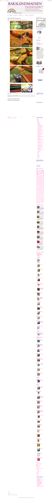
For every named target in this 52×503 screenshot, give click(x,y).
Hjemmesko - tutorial (41, 420)
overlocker (39, 184)
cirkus (40, 190)
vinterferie (37, 188)
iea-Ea (10, 96)
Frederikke (37, 171)
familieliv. (37, 182)
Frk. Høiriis (38, 377)
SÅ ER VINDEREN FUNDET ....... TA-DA (40, 145)
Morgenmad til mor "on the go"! (41, 359)
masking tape (40, 196)
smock (38, 199)
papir (38, 179)
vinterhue (40, 202)
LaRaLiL (38, 273)
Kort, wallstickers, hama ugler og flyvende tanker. (40, 136)
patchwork (42, 184)
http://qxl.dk (38, 485)
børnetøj (37, 172)
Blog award (42, 188)
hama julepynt (42, 182)
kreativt (39, 183)
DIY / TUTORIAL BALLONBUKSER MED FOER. (41, 241)
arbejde (41, 175)
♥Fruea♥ (38, 467)
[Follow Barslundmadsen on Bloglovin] (39, 38)
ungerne (42, 170)
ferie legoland (41, 192)
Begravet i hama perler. (39, 141)
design (43, 191)
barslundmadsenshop (39, 457)
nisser (42, 197)
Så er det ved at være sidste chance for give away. (40, 126)
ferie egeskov (39, 192)
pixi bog (37, 185)
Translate (41, 44)
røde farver (43, 198)
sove (43, 199)
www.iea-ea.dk (11, 15)
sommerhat (37, 186)
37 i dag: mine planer (39, 257)
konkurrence (42, 195)
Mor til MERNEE (38, 353)
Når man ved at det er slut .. (42, 211)
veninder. (37, 202)
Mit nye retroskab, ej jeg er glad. (41, 231)
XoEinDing (38, 470)
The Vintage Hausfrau (39, 463)
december (39, 122)
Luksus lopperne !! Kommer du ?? (40, 143)
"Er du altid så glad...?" (41, 449)
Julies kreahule (38, 292)
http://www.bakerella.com (39, 482)
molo (42, 196)
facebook (43, 181)
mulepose (37, 197)
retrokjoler (43, 185)
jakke (36, 178)
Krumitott (38, 443)
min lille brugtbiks (40, 178)
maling (43, 183)
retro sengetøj (42, 172)
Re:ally (37, 462)
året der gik (38, 203)
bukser (40, 171)
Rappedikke (38, 405)
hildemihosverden (39, 424)
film (43, 192)
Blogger (33, 497)
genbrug (37, 193)
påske (39, 198)
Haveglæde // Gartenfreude (41, 380)
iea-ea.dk (37, 173)
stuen (39, 186)
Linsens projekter (39, 339)
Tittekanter (41, 180)
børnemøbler (37, 190)
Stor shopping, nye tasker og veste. (40, 129)
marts (38, 155)
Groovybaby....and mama (39, 311)
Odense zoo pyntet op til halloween (39, 132)
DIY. (23, 15)
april (38, 154)
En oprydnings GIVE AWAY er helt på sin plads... (42, 216)
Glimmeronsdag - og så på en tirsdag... (41, 387)
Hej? (40, 391)
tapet (40, 176)
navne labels (41, 197)
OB (43, 188)
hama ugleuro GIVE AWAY (40, 144)
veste (38, 202)
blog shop (39, 177)
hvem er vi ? (40, 194)
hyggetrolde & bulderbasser (39, 337)
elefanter (41, 173)
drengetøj (43, 175)
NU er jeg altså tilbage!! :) (39, 337)
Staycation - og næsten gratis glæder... (41, 345)
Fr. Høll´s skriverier (39, 464)
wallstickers (42, 176)
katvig (38, 195)
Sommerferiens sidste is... (41, 269)
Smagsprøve (41, 316)
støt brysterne (41, 200)
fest (42, 192)
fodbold (40, 182)
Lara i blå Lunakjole (41, 274)
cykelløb (39, 191)
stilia (38, 200)
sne (40, 199)
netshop (42, 178)
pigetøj (43, 184)
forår (40, 172)
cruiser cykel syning (42, 190)
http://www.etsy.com (39, 478)
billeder (37, 189)
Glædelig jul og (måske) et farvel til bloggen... (41, 411)
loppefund (41, 183)
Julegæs (41, 264)
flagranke (39, 182)
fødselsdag (42, 172)
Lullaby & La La (38, 332)
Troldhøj (43, 180)
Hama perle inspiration (31, 15)
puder (36, 198)
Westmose (38, 372)
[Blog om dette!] (15, 95)
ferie (38, 172)
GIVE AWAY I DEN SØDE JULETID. (41, 221)
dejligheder (38, 379)
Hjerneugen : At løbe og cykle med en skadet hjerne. (41, 322)
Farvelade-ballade (38, 438)
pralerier (38, 268)
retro (39, 173)
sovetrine (37, 200)
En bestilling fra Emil (41, 373)
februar (38, 156)
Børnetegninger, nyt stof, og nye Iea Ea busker (40, 149)
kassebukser (37, 183)
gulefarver (42, 193)
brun (43, 189)
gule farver (40, 193)
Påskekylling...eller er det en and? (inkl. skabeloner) (41, 289)
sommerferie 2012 (42, 179)
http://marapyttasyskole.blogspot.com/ (40, 486)
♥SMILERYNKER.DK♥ (39, 306)
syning (40, 170)
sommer (43, 171)
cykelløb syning (41, 191)
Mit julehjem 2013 (41, 415)
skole (40, 179)
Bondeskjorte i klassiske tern (41, 349)
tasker (11, 96)
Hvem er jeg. (38, 180)
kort (43, 195)
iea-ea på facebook (15, 15)
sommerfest (42, 199)
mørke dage (39, 197)
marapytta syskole (39, 419)
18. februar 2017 (41, 326)
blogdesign (40, 189)
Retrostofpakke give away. (42, 206)
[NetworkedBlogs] (40, 79)
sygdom (43, 200)
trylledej (42, 201)
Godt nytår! (41, 434)
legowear (37, 196)
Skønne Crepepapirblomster (41, 284)
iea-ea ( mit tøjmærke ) (20, 15)
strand (39, 200)
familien (37, 176)
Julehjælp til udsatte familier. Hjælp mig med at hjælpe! (41, 334)
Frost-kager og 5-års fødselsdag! (41, 363)
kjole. (37, 178)
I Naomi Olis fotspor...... (41, 425)
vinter (43, 187)
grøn (38, 193)
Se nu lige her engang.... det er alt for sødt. (40, 142)
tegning (38, 201)
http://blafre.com (38, 484)
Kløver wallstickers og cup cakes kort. (40, 140)
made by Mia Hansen (39, 471)
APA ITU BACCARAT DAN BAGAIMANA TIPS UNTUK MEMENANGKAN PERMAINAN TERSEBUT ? (40, 255)
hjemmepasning (37, 194)
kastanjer (37, 195)
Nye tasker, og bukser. (39, 128)
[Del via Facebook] (16, 95)
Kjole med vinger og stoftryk (41, 406)
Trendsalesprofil (26, 15)
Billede (40, 188)
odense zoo (37, 184)
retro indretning (40, 185)
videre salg (41, 187)
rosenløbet (41, 198)
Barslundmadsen (38, 400)
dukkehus (37, 181)
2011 (37, 121)
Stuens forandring (39, 134)
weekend (41, 202)
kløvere (40, 195)
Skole (37, 384)
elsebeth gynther (40, 181)
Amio (39, 172)
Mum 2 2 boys (38, 287)
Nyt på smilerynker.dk (41, 307)
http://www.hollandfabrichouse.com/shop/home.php (40, 480)
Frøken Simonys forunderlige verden (40, 468)
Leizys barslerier (38, 466)
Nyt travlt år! (41, 368)
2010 (37, 158)
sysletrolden (38, 263)
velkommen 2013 (38, 187)
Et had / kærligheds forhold (42, 246)
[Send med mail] (14, 95)
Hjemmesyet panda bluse (41, 340)
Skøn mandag (38, 148)
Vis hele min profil (38, 59)
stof (43, 172)
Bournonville (38, 384)
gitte (40, 47)
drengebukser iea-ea (42, 177)
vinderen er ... (37, 175)
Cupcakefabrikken (39, 395)
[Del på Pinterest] (17, 95)
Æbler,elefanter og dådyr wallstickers (39, 138)
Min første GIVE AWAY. (41, 236)
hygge (42, 194)
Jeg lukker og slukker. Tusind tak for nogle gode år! (41, 397)
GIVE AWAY (41, 278)
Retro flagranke (39, 135)
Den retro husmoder (39, 358)
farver (36, 192)
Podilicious (38, 386)
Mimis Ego (38, 465)
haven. (43, 193)
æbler (39, 203)
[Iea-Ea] (8, 492)
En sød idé (41, 453)
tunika (43, 201)
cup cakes (37, 191)
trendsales (37, 172)
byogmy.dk (38, 472)
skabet (36, 199)
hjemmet (39, 176)
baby (36, 177)
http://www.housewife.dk (39, 483)
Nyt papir (38, 137)
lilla (38, 196)
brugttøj (42, 189)
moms (43, 196)
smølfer (39, 199)
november (39, 123)
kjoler (43, 173)
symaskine (41, 186)
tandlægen (37, 201)
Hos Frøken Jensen (39, 253)
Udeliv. (39, 175)
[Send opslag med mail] (13, 95)
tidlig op (40, 201)
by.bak (37, 473)
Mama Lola (38, 325)
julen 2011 (40, 174)
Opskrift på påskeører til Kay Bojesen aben (41, 298)
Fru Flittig (38, 330)
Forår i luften (41, 429)
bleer (38, 189)
